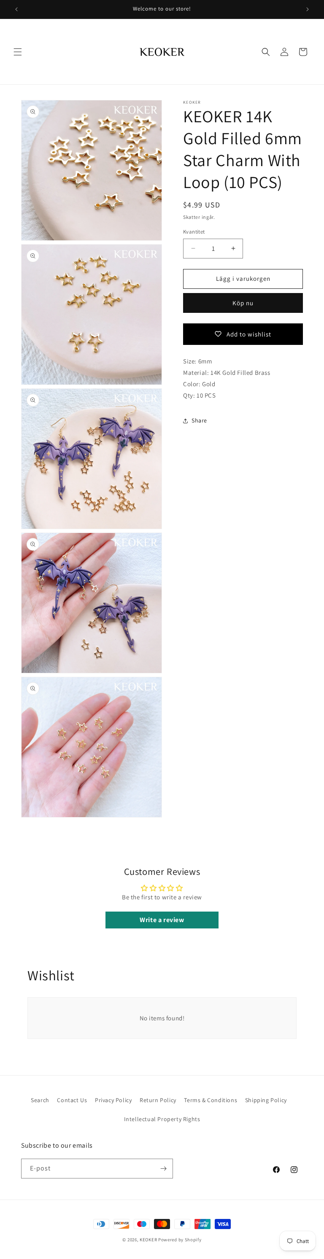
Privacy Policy (113, 1100)
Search (40, 1100)
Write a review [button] (162, 919)
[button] (17, 52)
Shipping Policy (266, 1100)
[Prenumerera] (163, 1168)
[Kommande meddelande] (307, 9)
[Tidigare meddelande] (16, 9)
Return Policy (158, 1100)
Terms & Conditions (210, 1100)
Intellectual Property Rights (162, 1119)
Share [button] (199, 420)
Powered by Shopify (180, 1240)
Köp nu (243, 303)
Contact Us (72, 1100)
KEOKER (148, 1240)
